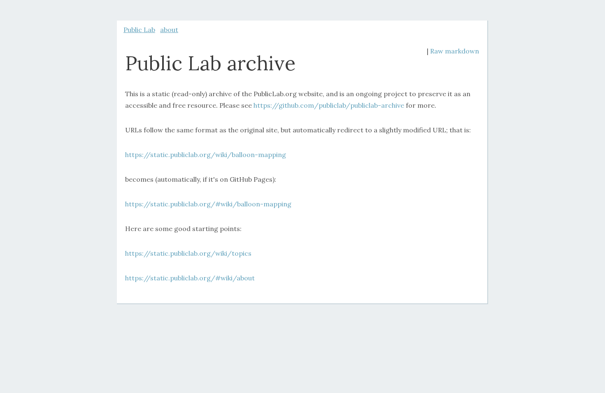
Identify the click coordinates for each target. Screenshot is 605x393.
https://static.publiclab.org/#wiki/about (190, 278)
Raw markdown (454, 51)
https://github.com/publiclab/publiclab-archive (329, 105)
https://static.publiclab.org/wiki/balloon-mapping (205, 154)
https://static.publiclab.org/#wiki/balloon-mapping (208, 204)
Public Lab (139, 29)
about (169, 29)
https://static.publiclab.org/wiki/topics (188, 253)
